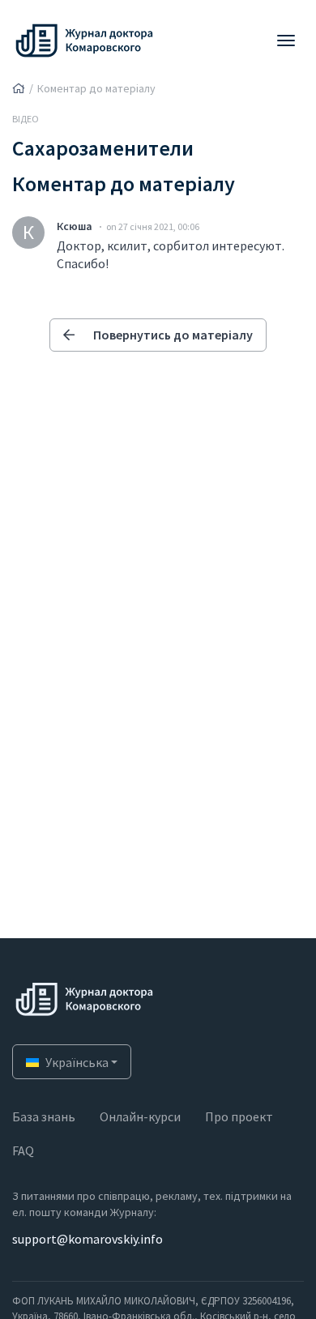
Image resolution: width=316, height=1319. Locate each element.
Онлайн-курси (140, 1116)
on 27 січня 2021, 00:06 (152, 226)
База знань (43, 1116)
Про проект (239, 1116)
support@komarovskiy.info (87, 1239)
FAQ (23, 1150)
